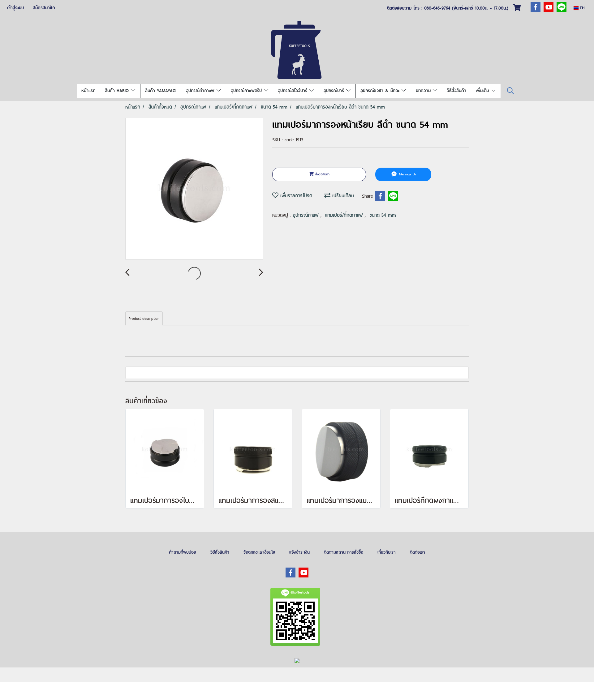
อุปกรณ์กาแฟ (307, 215)
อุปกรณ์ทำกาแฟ (201, 90)
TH (582, 8)
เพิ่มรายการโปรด (295, 195)
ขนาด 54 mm (382, 215)
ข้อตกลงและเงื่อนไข (259, 552)
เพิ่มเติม (483, 90)
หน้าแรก (88, 90)
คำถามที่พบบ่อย (182, 552)
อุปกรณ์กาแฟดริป (247, 90)
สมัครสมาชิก (44, 7)
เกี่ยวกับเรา (386, 552)
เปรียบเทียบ (342, 195)
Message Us (407, 174)
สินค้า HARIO (118, 90)
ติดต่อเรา (417, 552)
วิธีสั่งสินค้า (456, 90)
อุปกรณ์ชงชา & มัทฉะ (380, 90)
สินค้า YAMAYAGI (160, 90)
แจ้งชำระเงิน (299, 552)
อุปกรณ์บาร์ (335, 90)
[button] (510, 91)
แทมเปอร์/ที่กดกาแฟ (345, 215)
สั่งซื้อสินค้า (321, 174)
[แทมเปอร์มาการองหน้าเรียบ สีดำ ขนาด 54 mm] (194, 189)
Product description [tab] (144, 318)
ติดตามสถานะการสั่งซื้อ (343, 552)
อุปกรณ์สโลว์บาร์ (293, 90)
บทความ (424, 90)
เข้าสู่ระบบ (15, 7)
